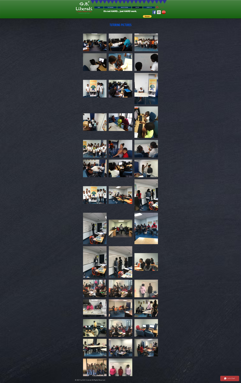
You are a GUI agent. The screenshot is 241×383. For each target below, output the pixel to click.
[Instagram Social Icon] (159, 12)
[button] (147, 16)
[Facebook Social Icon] (154, 12)
